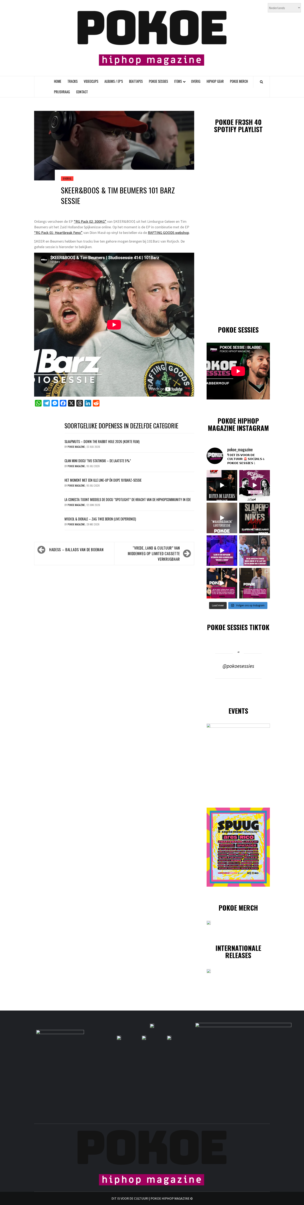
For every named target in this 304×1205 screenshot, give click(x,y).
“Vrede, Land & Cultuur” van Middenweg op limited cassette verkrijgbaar (154, 553)
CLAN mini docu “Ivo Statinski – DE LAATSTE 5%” (98, 460)
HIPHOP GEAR (215, 81)
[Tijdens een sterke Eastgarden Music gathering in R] (222, 583)
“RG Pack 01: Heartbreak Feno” (58, 232)
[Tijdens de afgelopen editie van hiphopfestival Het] (254, 550)
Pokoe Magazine (76, 446)
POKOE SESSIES (158, 81)
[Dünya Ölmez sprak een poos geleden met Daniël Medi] (254, 485)
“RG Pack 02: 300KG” (90, 221)
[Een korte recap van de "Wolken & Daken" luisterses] (222, 518)
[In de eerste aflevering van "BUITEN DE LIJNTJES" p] (222, 485)
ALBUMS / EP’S (113, 81)
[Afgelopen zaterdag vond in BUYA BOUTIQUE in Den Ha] (254, 583)
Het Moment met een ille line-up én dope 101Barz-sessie (103, 480)
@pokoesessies (238, 666)
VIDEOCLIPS (91, 81)
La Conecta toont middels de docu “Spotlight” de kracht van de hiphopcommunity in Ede (128, 499)
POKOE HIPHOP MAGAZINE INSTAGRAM (238, 424)
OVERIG (195, 81)
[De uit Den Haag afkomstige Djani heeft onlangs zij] (222, 550)
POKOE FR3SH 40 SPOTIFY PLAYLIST (238, 125)
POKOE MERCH (239, 81)
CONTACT (82, 91)
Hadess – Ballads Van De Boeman (76, 549)
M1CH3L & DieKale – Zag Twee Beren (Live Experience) (100, 519)
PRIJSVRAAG (62, 91)
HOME (57, 81)
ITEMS (178, 81)
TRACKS (72, 81)
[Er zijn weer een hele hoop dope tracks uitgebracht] (254, 518)
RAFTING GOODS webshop (168, 232)
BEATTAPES (136, 81)
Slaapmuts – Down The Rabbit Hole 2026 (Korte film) (102, 441)
